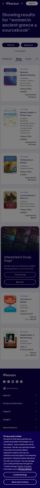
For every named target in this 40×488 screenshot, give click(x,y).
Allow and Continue (20, 482)
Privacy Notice (25, 469)
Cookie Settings (20, 475)
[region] (20, 459)
